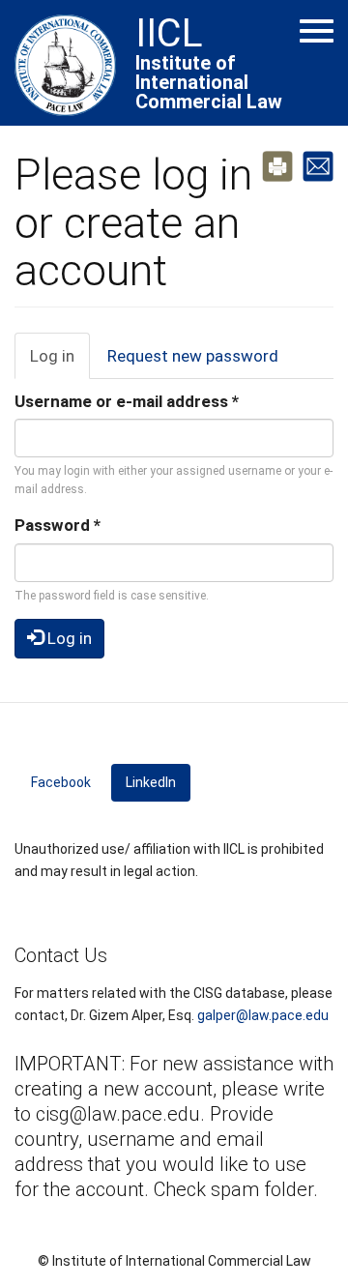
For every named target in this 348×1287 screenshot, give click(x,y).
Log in (60, 362)
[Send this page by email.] (318, 164)
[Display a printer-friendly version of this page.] (277, 164)
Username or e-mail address (126, 401)
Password (57, 525)
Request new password (192, 356)
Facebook (61, 782)
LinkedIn (158, 782)
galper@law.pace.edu (263, 1015)
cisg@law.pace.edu (118, 1114)
